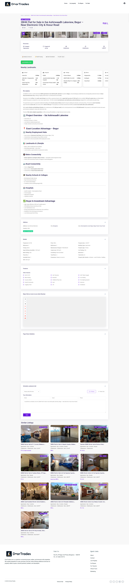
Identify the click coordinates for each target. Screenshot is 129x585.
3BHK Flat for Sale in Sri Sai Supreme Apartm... (92, 473)
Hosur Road (102, 226)
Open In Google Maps (28, 231)
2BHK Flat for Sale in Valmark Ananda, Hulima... (63, 444)
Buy (22, 19)
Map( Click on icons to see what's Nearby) (34, 294)
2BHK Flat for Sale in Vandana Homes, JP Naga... (33, 473)
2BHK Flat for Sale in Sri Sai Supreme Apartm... (63, 473)
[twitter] (117, 582)
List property (73, 3)
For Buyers (80, 3)
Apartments (27, 15)
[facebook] (111, 582)
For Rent (88, 3)
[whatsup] (114, 582)
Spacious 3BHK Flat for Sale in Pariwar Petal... (92, 444)
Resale (66, 446)
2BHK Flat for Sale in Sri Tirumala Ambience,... (63, 501)
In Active (32, 446)
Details (25, 239)
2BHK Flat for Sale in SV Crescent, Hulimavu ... (33, 444)
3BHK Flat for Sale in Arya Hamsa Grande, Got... (92, 501)
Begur (91, 226)
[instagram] (123, 582)
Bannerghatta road (85, 226)
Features (25, 268)
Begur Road (96, 226)
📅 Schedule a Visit (27, 62)
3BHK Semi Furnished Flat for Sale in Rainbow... (33, 501)
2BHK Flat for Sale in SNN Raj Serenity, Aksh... (33, 530)
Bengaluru (55, 226)
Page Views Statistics (29, 334)
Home (65, 3)
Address (25, 222)
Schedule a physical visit (29, 386)
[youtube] (120, 582)
